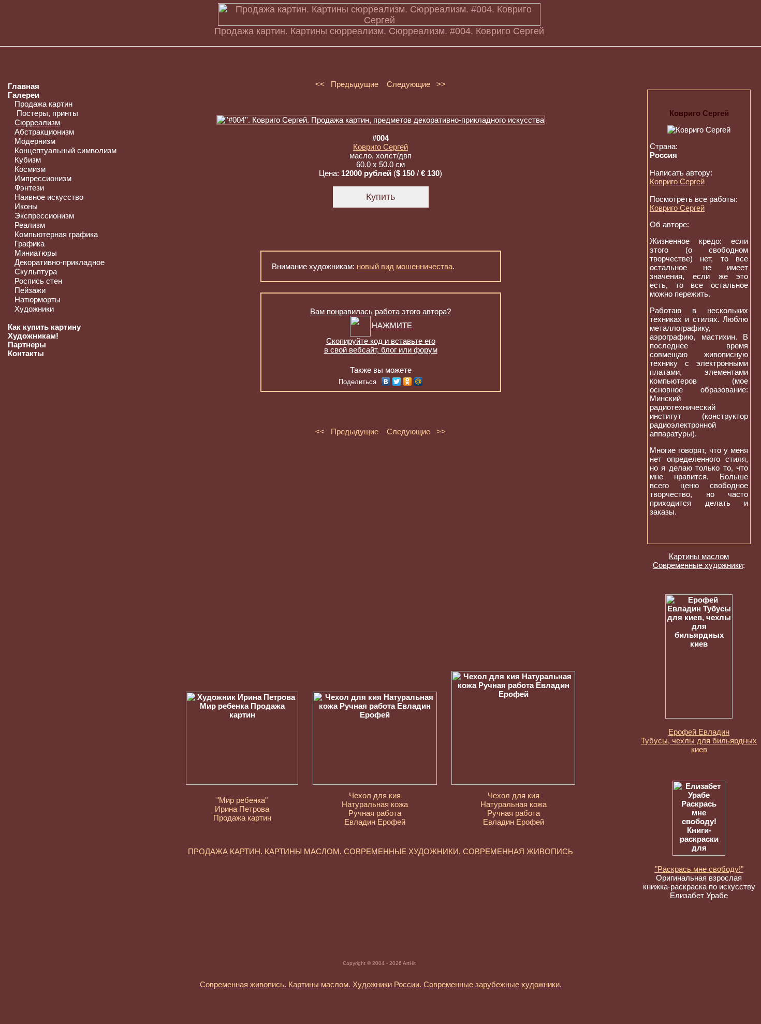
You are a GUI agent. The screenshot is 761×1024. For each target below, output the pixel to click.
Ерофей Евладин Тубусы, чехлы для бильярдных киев (699, 740)
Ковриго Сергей (380, 146)
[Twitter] (396, 381)
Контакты (26, 353)
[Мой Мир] (418, 381)
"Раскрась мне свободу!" (699, 869)
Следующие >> (416, 84)
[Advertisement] (380, 896)
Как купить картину (44, 327)
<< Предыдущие (346, 84)
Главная (23, 86)
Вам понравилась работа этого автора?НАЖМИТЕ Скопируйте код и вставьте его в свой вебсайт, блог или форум (380, 330)
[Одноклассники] (407, 381)
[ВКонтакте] (385, 381)
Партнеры (27, 344)
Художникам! (33, 335)
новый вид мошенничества (404, 266)
